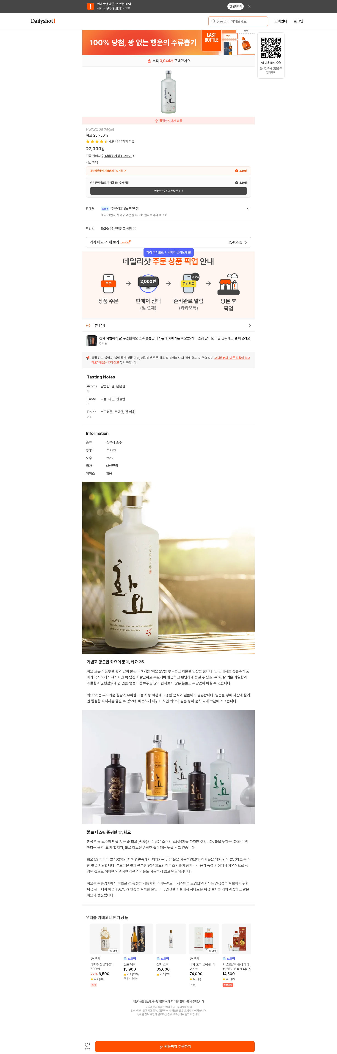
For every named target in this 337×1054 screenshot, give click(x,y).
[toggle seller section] (248, 208)
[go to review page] (250, 325)
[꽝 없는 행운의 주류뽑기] (168, 42)
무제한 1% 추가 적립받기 (167, 191)
